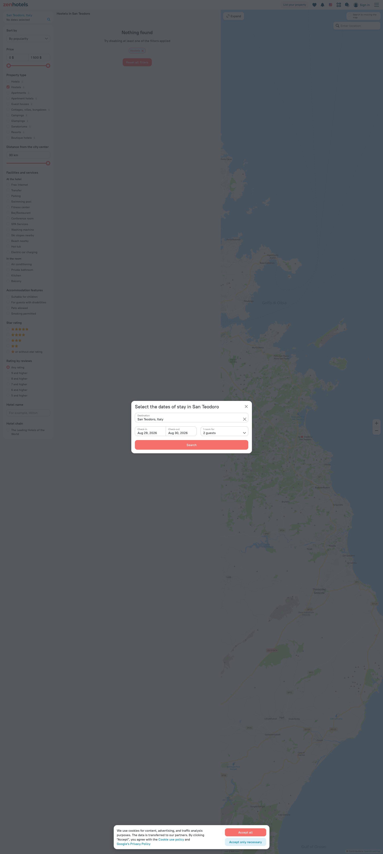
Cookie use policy (171, 839)
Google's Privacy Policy (133, 844)
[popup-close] (246, 406)
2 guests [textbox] (209, 433)
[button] (244, 419)
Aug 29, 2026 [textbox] (147, 433)
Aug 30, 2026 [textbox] (178, 433)
